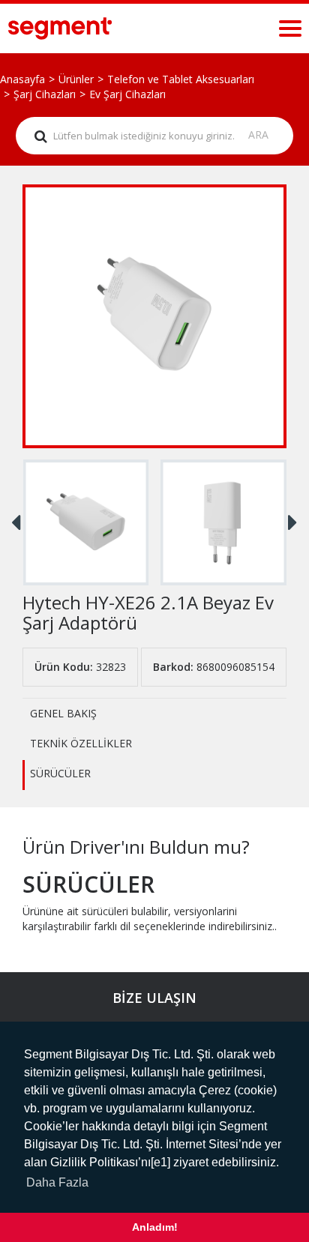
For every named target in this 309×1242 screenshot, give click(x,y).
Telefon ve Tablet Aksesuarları (180, 79)
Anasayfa (22, 79)
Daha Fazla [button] (57, 1182)
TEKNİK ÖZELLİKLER (81, 743)
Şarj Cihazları (45, 94)
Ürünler (76, 79)
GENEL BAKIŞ (63, 713)
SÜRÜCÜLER (60, 773)
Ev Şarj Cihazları (127, 94)
